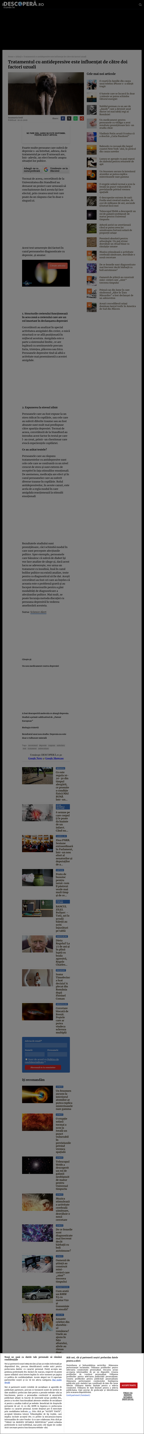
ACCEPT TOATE (129, 1385)
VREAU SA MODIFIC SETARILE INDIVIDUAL (128, 1396)
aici (30, 1412)
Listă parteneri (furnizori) (78, 1395)
